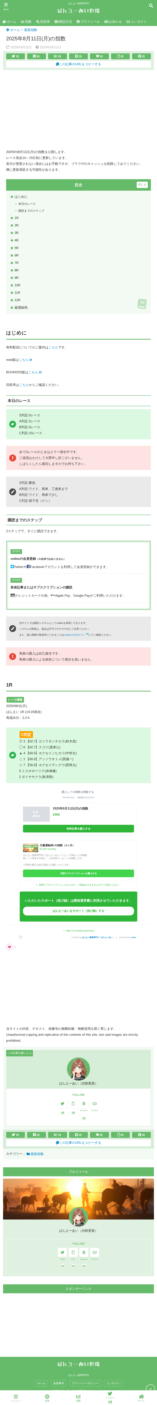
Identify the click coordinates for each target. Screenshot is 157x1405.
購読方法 (65, 22)
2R (17, 225)
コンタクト (139, 22)
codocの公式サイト (75, 634)
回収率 (45, 22)
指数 (28, 22)
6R (17, 255)
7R (17, 263)
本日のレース (27, 203)
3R (17, 233)
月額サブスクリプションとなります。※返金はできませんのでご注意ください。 (80, 885)
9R (17, 278)
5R (17, 248)
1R (17, 218)
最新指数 (30, 30)
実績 (47, 1400)
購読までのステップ (31, 210)
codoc (133, 937)
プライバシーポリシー (85, 1383)
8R (17, 270)
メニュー (15, 1400)
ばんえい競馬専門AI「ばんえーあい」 (98, 937)
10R (17, 285)
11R (17, 293)
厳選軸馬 (21, 307)
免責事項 (58, 1383)
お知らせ (115, 22)
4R (17, 240)
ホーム (11, 22)
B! (55, 56)
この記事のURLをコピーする (80, 64)
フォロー (109, 1397)
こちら (53, 347)
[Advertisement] (78, 109)
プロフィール (90, 22)
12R (17, 300)
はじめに (21, 197)
